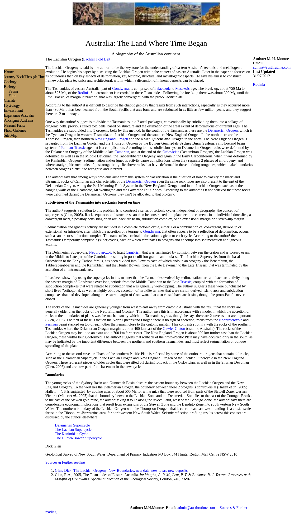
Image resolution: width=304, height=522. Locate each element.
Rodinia (84, 93)
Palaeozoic (162, 88)
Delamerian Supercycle (72, 425)
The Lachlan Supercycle (73, 429)
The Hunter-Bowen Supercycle (78, 438)
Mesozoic (182, 88)
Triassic (80, 148)
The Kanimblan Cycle (71, 434)
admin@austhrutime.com (271, 67)
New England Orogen (111, 139)
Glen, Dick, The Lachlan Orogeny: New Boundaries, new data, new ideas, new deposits (121, 470)
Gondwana (120, 88)
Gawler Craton (174, 328)
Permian (67, 148)
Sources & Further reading (65, 462)
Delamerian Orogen (223, 130)
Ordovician (170, 152)
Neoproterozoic (100, 252)
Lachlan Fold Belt (96, 59)
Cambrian (121, 152)
